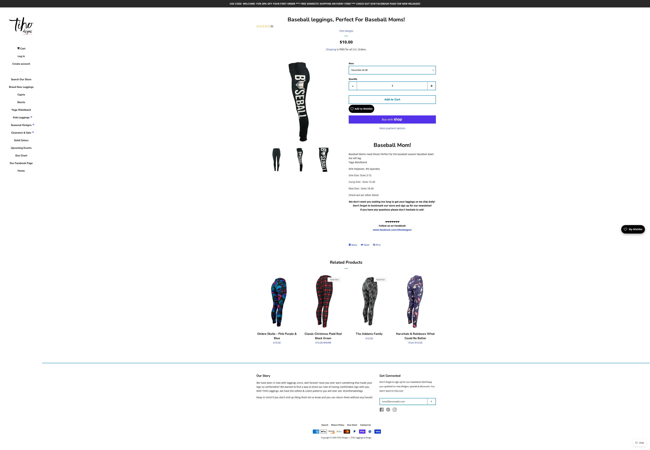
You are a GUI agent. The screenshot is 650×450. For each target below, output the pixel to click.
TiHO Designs (346, 30)
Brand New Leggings (21, 87)
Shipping (331, 49)
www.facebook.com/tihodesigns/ (392, 229)
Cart (22, 48)
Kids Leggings (21, 117)
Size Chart (21, 155)
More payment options (392, 128)
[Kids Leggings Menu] (31, 117)
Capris (21, 94)
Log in (21, 56)
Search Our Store (21, 79)
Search (324, 425)
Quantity (353, 79)
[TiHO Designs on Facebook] (382, 410)
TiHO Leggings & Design (361, 437)
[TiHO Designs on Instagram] (395, 410)
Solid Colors (21, 140)
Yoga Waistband (21, 110)
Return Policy (337, 425)
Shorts (21, 102)
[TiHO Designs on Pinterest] (388, 410)
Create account (21, 63)
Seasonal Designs (21, 125)
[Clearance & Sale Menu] (33, 132)
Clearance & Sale (21, 132)
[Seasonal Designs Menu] (33, 125)
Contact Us (365, 425)
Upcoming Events (21, 148)
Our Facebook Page (21, 163)
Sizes (351, 63)
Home (21, 170)
